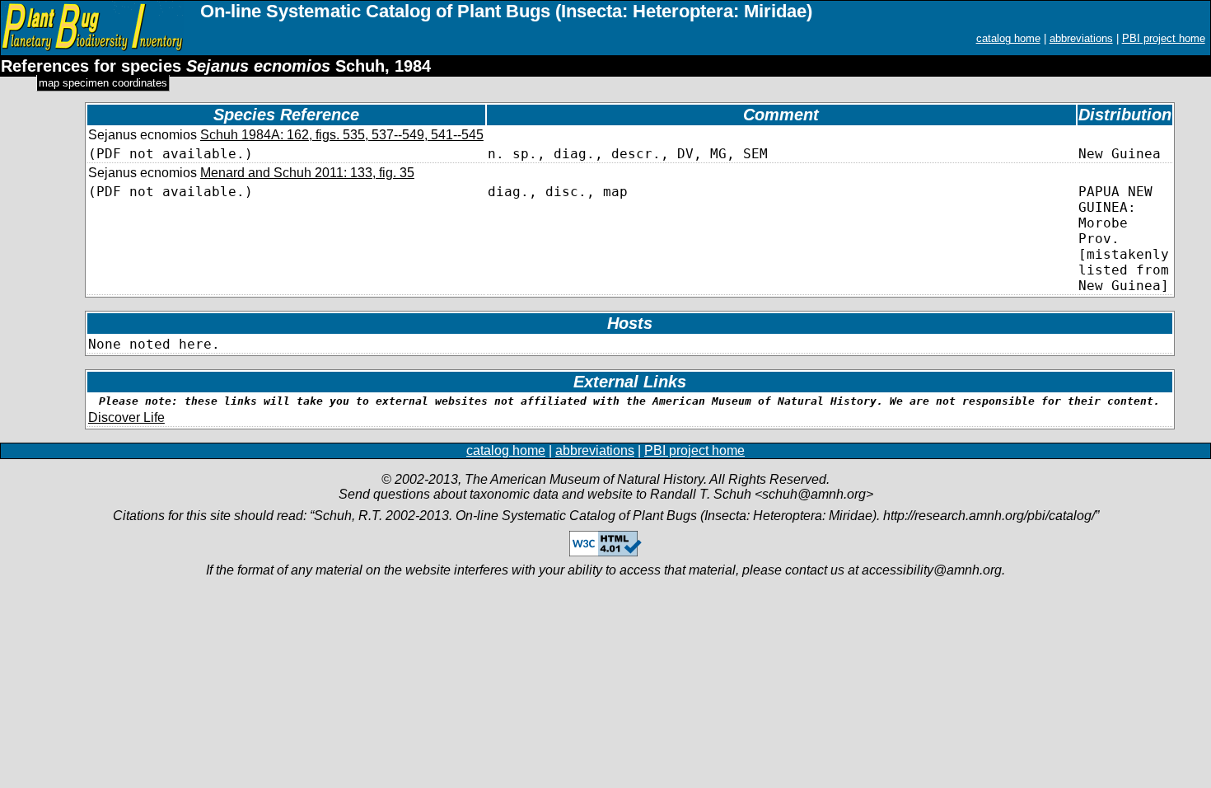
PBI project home (1163, 38)
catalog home (1008, 38)
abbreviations (1081, 38)
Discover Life (126, 417)
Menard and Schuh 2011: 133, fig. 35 (307, 173)
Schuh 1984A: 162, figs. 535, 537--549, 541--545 (342, 135)
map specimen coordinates (103, 83)
